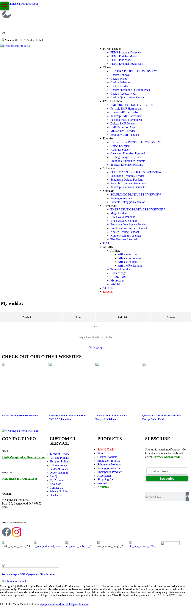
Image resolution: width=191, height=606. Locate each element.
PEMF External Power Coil (126, 63)
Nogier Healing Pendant (124, 231)
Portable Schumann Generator (128, 183)
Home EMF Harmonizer (124, 112)
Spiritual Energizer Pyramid (126, 164)
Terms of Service (120, 269)
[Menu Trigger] (4, 6)
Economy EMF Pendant (124, 134)
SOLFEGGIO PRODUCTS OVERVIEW (135, 194)
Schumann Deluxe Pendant (126, 179)
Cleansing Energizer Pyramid (127, 153)
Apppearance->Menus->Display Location (64, 604)
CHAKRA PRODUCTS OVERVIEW (133, 71)
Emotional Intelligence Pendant (128, 224)
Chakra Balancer (120, 82)
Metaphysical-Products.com (19, 478)
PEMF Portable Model (123, 56)
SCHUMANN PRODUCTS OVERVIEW (136, 172)
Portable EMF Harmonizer (126, 108)
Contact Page (118, 273)
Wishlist (115, 284)
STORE (108, 288)
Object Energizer (120, 145)
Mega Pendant (118, 213)
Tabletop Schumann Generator (128, 187)
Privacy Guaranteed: (166, 457)
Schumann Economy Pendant (127, 175)
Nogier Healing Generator (125, 235)
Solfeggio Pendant (121, 198)
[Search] (187, 496)
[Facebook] (6, 532)
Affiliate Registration (130, 265)
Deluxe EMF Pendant (123, 123)
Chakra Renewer (120, 74)
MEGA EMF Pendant (123, 131)
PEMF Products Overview (126, 52)
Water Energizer (119, 149)
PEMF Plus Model (121, 59)
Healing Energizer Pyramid (126, 157)
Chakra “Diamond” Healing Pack (130, 89)
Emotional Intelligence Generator (129, 228)
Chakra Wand (118, 78)
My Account (117, 280)
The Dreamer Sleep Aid (124, 239)
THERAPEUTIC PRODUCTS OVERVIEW (137, 209)
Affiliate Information (130, 258)
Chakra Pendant (119, 86)
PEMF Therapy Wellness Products (20, 415)
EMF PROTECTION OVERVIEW (131, 104)
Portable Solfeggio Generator (127, 202)
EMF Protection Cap (122, 127)
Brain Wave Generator (123, 220)
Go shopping (95, 347)
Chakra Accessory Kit (123, 93)
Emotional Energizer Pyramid (127, 160)
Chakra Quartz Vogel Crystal (127, 97)
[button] (2, 600)
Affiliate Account (128, 254)
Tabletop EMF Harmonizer (126, 116)
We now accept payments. (29, 574)
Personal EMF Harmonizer (126, 119)
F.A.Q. (107, 243)
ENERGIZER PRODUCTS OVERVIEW (135, 142)
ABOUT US (118, 276)
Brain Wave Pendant (122, 217)
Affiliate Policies (127, 261)
